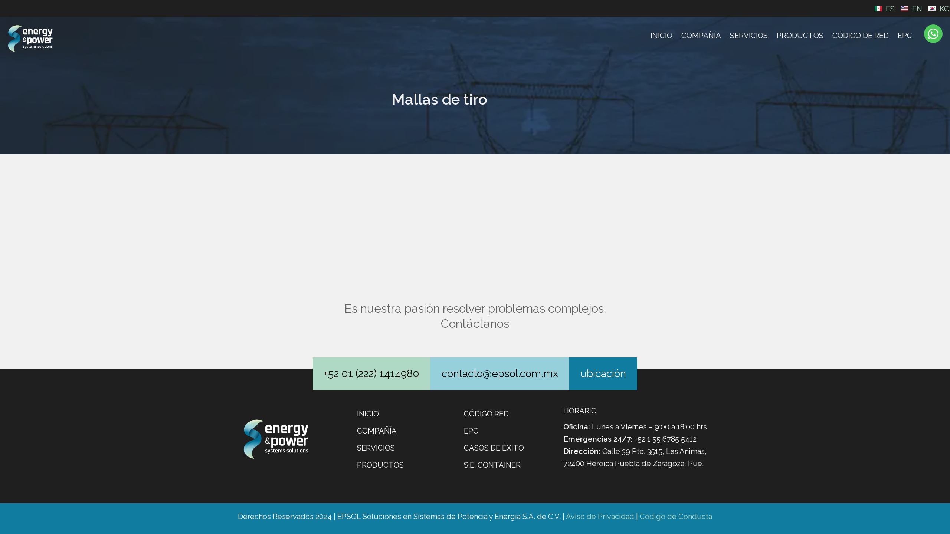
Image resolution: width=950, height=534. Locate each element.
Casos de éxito (494, 448)
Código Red (486, 413)
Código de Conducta (676, 516)
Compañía (701, 35)
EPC (905, 35)
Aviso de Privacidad (600, 516)
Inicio (661, 35)
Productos (800, 35)
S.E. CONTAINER (492, 465)
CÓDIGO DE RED (860, 35)
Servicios (749, 35)
